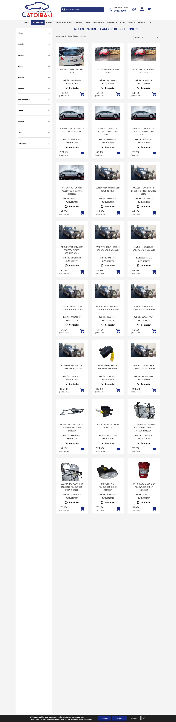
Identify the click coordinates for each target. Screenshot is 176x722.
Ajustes (134, 718)
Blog (122, 22)
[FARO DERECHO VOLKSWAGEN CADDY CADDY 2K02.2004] (107, 470)
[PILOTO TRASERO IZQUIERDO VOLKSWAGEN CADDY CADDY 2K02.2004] (143, 470)
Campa (49, 22)
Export (78, 22)
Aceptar (105, 718)
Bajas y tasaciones (94, 22)
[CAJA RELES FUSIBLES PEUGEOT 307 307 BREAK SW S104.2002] (107, 113)
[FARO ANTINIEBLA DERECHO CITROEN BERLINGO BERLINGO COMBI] (107, 232)
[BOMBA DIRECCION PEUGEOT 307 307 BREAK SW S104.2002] (71, 113)
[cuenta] (142, 9)
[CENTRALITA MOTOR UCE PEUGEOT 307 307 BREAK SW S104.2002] (143, 113)
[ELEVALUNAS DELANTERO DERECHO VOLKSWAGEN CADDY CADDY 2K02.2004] (143, 411)
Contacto (112, 22)
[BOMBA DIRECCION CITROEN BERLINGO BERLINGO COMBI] (107, 172)
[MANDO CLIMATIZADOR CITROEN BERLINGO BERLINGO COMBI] (143, 291)
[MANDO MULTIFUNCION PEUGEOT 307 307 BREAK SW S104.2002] (71, 172)
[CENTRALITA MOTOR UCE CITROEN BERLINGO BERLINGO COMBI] (71, 350)
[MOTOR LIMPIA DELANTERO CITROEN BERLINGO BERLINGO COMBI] (107, 291)
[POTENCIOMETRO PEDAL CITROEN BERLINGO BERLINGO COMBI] (71, 291)
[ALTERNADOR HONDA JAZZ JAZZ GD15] (107, 54)
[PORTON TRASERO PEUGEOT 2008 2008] (71, 56)
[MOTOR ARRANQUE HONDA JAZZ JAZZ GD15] (143, 54)
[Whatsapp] (134, 9)
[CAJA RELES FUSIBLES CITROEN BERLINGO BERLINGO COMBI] (143, 232)
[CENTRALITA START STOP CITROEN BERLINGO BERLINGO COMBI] (143, 350)
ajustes (89, 719)
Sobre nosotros (63, 22)
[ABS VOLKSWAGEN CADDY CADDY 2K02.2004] (107, 411)
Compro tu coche (136, 22)
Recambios (38, 22)
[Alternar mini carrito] (149, 9)
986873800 (120, 10)
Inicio (26, 22)
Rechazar (119, 718)
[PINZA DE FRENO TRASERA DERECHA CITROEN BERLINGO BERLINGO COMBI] (143, 172)
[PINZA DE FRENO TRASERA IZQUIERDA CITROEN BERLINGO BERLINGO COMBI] (71, 232)
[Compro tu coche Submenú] (150, 22)
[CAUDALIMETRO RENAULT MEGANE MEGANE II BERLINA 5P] (107, 352)
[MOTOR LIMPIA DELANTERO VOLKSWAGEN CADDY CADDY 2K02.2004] (71, 411)
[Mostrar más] (49, 33)
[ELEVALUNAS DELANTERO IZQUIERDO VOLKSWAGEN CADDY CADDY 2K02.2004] (71, 478)
